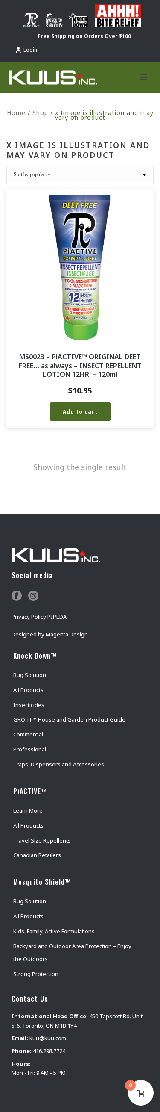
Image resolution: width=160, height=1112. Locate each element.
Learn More (28, 810)
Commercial (28, 734)
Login (30, 49)
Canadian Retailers (37, 855)
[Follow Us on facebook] (17, 596)
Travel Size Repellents (42, 840)
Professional (29, 749)
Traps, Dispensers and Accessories (58, 764)
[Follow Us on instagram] (33, 596)
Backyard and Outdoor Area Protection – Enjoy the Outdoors (72, 952)
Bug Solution (29, 675)
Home (16, 113)
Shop (40, 113)
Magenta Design (67, 634)
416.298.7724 (49, 1051)
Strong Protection (35, 974)
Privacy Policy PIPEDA (39, 617)
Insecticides (28, 705)
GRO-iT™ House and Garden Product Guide (69, 719)
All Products (28, 690)
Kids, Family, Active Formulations (54, 931)
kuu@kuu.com (47, 1038)
